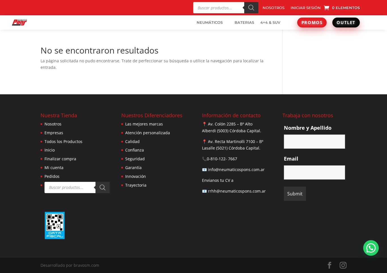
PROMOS (312, 22)
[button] (371, 248)
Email (291, 158)
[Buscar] (251, 7)
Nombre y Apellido (307, 127)
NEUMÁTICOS (210, 22)
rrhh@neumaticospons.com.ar (237, 191)
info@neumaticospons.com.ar (236, 169)
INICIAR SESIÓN (306, 8)
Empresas (53, 132)
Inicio (49, 150)
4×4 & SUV (270, 22)
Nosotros (52, 124)
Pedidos (51, 176)
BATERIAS (244, 22)
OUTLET (346, 22)
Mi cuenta (53, 167)
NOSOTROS (273, 8)
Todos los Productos (63, 141)
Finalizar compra (60, 158)
